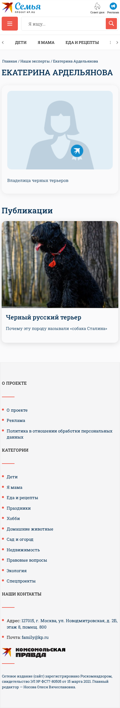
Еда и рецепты (82, 42)
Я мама (46, 42)
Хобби (13, 518)
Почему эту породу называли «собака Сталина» (56, 328)
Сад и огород (20, 539)
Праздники (19, 508)
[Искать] (111, 23)
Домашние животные (30, 529)
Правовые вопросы (27, 560)
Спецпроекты (21, 581)
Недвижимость (23, 549)
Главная (9, 61)
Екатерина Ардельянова (75, 61)
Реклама (16, 420)
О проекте (17, 410)
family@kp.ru (35, 637)
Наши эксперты (35, 61)
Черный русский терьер (43, 317)
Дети (21, 42)
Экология (17, 570)
